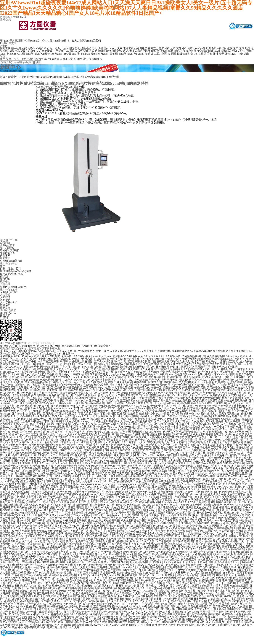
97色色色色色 (45, 408)
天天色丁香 (65, 564)
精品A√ (38, 510)
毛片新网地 (237, 598)
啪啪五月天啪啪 (87, 434)
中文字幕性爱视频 (122, 387)
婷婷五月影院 (17, 611)
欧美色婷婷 (80, 564)
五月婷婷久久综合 (32, 559)
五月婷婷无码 (44, 591)
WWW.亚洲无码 (213, 525)
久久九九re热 (33, 497)
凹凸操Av (202, 465)
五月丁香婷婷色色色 (232, 424)
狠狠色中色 (62, 445)
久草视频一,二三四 (215, 617)
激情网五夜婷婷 (200, 486)
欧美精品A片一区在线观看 (219, 471)
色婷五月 (239, 359)
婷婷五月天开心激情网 (188, 450)
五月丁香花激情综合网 (50, 533)
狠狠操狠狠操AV (213, 504)
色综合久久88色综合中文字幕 (29, 432)
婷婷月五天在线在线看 (199, 507)
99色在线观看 (27, 452)
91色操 (245, 455)
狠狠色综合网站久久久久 (233, 604)
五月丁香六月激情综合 (93, 510)
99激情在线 (245, 520)
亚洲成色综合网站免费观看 (103, 520)
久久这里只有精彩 (125, 497)
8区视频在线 (30, 489)
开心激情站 (184, 546)
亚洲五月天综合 (174, 596)
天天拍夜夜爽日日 (232, 551)
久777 (140, 497)
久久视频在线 (60, 437)
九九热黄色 (134, 411)
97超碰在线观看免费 (182, 366)
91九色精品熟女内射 (84, 528)
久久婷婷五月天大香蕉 (169, 413)
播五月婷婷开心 (45, 593)
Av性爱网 (120, 557)
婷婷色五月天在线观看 (153, 416)
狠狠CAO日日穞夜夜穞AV (162, 382)
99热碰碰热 (81, 609)
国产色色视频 (163, 541)
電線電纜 (128, 48)
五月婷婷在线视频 (137, 557)
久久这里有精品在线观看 (98, 596)
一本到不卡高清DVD (235, 377)
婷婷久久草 (35, 499)
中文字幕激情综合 (109, 570)
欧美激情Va (191, 596)
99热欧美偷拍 (119, 609)
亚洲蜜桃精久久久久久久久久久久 (119, 499)
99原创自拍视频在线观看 (50, 411)
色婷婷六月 (225, 541)
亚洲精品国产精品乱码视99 (132, 424)
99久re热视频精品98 (36, 382)
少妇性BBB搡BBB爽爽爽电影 (176, 609)
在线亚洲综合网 (143, 525)
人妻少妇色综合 (100, 518)
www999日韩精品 (95, 390)
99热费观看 (147, 580)
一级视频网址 (112, 515)
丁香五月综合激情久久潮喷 (169, 622)
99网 (151, 551)
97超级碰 (93, 499)
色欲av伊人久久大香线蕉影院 (220, 497)
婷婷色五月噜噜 (84, 591)
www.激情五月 (42, 541)
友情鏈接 (87, 345)
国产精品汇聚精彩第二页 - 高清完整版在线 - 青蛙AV (145, 395)
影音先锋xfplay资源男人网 (101, 424)
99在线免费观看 (181, 400)
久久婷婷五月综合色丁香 (70, 619)
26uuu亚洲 (83, 439)
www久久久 (82, 416)
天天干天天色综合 (41, 442)
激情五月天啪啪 (49, 486)
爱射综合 (198, 617)
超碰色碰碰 (242, 447)
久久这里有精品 (179, 504)
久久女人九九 (202, 609)
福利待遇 (5, 299)
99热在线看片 (243, 504)
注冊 (8, 19)
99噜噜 (224, 559)
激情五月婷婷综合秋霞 (137, 361)
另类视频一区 (34, 502)
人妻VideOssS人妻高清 (224, 374)
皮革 (173, 48)
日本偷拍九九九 (68, 554)
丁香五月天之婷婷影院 (25, 403)
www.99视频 (21, 491)
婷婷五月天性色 (214, 468)
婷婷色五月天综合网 (174, 588)
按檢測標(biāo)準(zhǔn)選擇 (43, 59)
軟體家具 (47, 51)
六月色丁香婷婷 (188, 439)
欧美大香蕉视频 (242, 577)
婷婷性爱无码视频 (155, 471)
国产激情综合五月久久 (224, 379)
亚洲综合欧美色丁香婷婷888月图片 (58, 372)
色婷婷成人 (35, 604)
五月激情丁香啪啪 (205, 366)
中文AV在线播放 (89, 622)
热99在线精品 (79, 497)
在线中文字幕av (176, 614)
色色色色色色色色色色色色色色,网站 (30, 377)
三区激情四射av (129, 400)
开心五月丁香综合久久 (102, 577)
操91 (65, 549)
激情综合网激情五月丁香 (188, 497)
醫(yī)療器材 (219, 48)
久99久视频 (151, 497)
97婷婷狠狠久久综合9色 (186, 489)
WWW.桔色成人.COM (21, 429)
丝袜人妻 (98, 515)
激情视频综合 (83, 504)
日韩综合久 (114, 463)
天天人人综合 (184, 484)
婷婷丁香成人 (197, 369)
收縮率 (101, 51)
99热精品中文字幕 (233, 463)
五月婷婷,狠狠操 (180, 385)
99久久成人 (50, 515)
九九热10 (71, 395)
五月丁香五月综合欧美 (77, 611)
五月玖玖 (241, 531)
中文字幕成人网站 (177, 411)
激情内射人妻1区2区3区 (202, 624)
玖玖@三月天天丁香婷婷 (189, 491)
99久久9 (196, 546)
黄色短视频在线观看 (98, 447)
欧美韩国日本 (182, 447)
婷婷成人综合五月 (167, 583)
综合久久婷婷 (44, 544)
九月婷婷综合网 (139, 562)
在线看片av (151, 458)
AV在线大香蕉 (202, 374)
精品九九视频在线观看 (52, 546)
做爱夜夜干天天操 (238, 489)
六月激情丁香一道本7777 (173, 458)
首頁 (2, 76)
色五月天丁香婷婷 (36, 392)
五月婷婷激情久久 (33, 481)
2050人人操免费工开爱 (219, 622)
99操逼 (138, 372)
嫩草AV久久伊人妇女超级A (226, 486)
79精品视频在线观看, (188, 585)
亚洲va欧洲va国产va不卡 (31, 520)
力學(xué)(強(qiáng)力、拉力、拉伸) (48, 48)
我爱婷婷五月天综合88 (66, 429)
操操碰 (212, 411)
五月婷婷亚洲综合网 (116, 564)
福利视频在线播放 (10, 541)
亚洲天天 (212, 460)
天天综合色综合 (91, 523)
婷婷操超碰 (211, 491)
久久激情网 (226, 372)
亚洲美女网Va (143, 512)
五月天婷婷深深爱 (177, 379)
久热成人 (184, 361)
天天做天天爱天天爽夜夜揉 (105, 439)
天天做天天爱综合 (229, 413)
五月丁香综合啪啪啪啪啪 (225, 609)
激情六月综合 (113, 617)
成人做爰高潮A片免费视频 (158, 536)
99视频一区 (186, 510)
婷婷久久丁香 (78, 502)
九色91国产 (198, 392)
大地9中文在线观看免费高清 (136, 421)
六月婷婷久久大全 (226, 478)
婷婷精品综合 (87, 359)
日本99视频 (85, 606)
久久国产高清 (14, 361)
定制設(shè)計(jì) (54, 40)
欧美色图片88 (134, 583)
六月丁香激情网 (13, 564)
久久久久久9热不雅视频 (106, 392)
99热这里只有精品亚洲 (72, 447)
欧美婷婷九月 (77, 432)
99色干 (57, 549)
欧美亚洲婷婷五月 (63, 591)
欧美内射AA (137, 564)
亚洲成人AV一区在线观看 (221, 554)
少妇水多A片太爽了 (132, 489)
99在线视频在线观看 (18, 531)
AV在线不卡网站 (66, 465)
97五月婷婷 (32, 486)
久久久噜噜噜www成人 (82, 437)
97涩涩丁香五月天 (63, 442)
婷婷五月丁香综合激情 (56, 502)
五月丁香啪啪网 (117, 476)
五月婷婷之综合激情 (135, 460)
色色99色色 (114, 458)
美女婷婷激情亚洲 (99, 609)
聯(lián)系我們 (93, 40)
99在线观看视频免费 (235, 400)
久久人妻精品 (178, 442)
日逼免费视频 (88, 411)
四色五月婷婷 (224, 570)
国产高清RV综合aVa (210, 439)
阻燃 (210, 51)
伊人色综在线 (127, 533)
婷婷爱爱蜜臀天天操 (194, 387)
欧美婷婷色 (55, 575)
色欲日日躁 (93, 418)
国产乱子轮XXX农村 (129, 531)
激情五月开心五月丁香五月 (160, 476)
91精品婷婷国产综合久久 (70, 557)
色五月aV (17, 447)
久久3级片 (240, 452)
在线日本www (108, 429)
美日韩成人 (196, 541)
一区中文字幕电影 (224, 426)
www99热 (63, 515)
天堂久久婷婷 (27, 591)
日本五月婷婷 (163, 445)
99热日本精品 (79, 398)
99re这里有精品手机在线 (150, 596)
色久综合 (38, 525)
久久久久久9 (97, 531)
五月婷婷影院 (66, 504)
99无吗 (18, 478)
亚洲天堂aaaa (153, 588)
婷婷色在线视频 (16, 392)
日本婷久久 (64, 374)
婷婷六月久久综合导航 (25, 546)
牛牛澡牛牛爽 (197, 458)
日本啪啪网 (162, 366)
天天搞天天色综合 (179, 486)
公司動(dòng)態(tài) (11, 70)
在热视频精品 (114, 390)
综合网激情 (108, 523)
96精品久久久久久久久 (214, 489)
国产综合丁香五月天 (194, 544)
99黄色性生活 (135, 356)
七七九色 (145, 499)
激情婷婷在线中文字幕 (69, 572)
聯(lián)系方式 (8, 313)
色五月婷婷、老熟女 (150, 465)
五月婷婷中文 (243, 437)
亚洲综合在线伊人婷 (34, 598)
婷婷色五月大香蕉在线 (180, 531)
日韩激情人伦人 (50, 624)
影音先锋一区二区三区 (22, 364)
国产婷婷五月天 (211, 546)
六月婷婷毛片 (22, 538)
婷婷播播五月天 (99, 583)
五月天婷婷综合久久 (134, 538)
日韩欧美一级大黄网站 (210, 512)
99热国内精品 (74, 387)
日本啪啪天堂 (234, 536)
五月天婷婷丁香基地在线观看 (60, 413)
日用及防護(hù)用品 (71, 59)
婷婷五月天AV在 (129, 369)
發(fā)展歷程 (7, 247)
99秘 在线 (128, 596)
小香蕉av (35, 624)
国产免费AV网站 (102, 426)
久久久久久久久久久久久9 (124, 601)
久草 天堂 (44, 580)
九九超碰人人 (105, 557)
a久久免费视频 (44, 385)
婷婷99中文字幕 (43, 549)
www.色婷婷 (7, 484)
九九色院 (87, 481)
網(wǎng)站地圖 (71, 345)
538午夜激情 (179, 445)
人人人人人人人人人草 (141, 611)
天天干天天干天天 (80, 445)
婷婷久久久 (21, 499)
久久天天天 (100, 494)
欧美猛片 (68, 541)
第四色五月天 (114, 538)
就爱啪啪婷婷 (207, 580)
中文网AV (219, 564)
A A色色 (131, 554)
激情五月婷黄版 (82, 598)
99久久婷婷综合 (79, 614)
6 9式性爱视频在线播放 (176, 437)
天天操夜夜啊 (102, 379)
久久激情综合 (193, 533)
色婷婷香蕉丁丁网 (237, 450)
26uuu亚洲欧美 (213, 572)
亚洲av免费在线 (79, 583)
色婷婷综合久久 (198, 411)
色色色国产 (149, 583)
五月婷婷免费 (134, 549)
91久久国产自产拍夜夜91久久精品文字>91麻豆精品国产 (221, 567)
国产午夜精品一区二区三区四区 (34, 570)
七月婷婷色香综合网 (95, 478)
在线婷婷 (237, 544)
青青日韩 (214, 588)
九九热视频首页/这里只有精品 (225, 601)
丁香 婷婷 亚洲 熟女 (97, 562)
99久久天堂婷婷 (174, 525)
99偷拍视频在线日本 (193, 356)
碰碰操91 (49, 559)
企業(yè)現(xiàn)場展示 (13, 286)
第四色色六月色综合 (116, 528)
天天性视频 (242, 471)
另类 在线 (17, 588)
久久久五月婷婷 (232, 525)
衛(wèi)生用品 (198, 53)
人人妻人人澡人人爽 (65, 369)
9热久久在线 (112, 507)
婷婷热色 (165, 372)
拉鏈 (241, 53)
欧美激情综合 (147, 413)
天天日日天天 (96, 617)
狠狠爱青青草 (39, 531)
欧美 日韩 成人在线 (175, 606)
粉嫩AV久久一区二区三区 (23, 434)
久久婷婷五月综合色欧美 (108, 366)
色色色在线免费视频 (210, 596)
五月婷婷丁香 (150, 609)
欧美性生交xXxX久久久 (17, 515)
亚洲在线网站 (160, 486)
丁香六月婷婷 (168, 515)
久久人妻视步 (49, 536)
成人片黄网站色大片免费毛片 (188, 554)
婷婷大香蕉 (42, 405)
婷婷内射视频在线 (35, 476)
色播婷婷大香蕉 (60, 614)
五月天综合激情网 (147, 385)
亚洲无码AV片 (141, 452)
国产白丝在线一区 (79, 525)
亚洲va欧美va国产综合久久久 (201, 604)
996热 (57, 385)
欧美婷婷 (220, 382)
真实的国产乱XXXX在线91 (236, 588)
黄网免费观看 (196, 499)
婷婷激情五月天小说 (76, 533)
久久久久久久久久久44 (237, 481)
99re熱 (150, 510)
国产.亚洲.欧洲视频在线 (133, 432)
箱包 (6, 51)
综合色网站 (111, 369)
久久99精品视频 (82, 356)
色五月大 (116, 518)
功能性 (146, 51)
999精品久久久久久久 (27, 374)
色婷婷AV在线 (61, 452)
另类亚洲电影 (206, 575)
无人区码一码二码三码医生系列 (121, 580)
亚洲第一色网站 (16, 497)
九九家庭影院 (171, 465)
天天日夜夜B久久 (124, 598)
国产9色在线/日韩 (174, 619)
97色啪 (18, 439)
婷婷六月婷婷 (105, 382)
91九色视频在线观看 (123, 541)
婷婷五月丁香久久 (22, 455)
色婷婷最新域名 (206, 570)
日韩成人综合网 (55, 481)
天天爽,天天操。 (18, 400)
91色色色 (163, 473)
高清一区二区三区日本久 (28, 398)
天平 (119, 48)
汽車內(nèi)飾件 (196, 48)
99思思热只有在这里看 (101, 497)
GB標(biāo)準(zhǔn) (52, 53)
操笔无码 (207, 585)
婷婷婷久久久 (66, 468)
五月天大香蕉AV (94, 507)
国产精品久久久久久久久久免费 (135, 445)
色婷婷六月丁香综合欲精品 (39, 557)
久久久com (193, 611)
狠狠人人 (212, 413)
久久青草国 (26, 609)
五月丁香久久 (163, 572)
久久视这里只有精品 (145, 481)
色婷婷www (217, 523)
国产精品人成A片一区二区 (56, 601)
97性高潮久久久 (242, 491)
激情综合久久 (8, 416)
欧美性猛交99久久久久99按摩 (79, 385)
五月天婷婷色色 (168, 463)
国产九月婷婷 (94, 619)
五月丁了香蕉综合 (29, 622)
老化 (94, 48)
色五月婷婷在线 (48, 504)
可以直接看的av (49, 596)
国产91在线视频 (49, 366)
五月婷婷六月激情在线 (42, 445)
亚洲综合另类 (117, 583)
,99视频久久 (182, 424)
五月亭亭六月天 (101, 473)
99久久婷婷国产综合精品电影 (193, 523)
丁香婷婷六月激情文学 (20, 549)
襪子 (221, 53)
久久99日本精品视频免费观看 (53, 424)
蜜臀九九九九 (106, 395)
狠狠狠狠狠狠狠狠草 (23, 593)
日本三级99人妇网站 (58, 476)
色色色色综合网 (72, 604)
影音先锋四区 (83, 473)
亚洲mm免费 (11, 617)
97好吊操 (213, 598)
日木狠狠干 (241, 575)
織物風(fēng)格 (176, 51)
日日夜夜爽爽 (188, 564)
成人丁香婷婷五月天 (108, 489)
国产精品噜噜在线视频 (79, 426)
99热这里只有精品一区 (133, 468)
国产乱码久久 (188, 465)
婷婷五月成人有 (188, 518)
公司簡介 (5, 242)
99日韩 (64, 361)
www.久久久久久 (83, 379)
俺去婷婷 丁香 (116, 494)
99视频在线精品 (222, 416)
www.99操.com (43, 429)
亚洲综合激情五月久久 (119, 525)
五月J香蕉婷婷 (41, 606)
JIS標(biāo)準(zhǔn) (98, 53)
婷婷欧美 (131, 624)
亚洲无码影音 (124, 577)
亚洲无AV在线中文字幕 (239, 387)
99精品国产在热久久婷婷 (126, 434)
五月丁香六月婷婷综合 (156, 549)
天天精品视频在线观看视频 (207, 400)
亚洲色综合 (195, 478)
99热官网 (192, 405)
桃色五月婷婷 (164, 502)
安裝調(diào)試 (8, 292)
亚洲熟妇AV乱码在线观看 (207, 463)
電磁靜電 (202, 51)
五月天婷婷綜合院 (233, 549)
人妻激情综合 (8, 520)
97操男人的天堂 (71, 523)
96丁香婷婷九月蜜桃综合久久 (171, 369)
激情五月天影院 (89, 429)
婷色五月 (237, 416)
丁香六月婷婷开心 (145, 390)
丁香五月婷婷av (188, 583)
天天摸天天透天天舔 (190, 520)
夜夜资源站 (35, 413)
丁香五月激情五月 (85, 364)
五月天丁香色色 (242, 458)
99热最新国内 (96, 564)
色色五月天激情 (167, 392)
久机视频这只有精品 (80, 361)
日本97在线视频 (55, 426)
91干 (100, 528)
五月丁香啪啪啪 (71, 588)
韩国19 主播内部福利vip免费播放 (205, 619)
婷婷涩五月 (37, 538)
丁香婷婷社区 (108, 413)
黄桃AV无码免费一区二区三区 (137, 455)
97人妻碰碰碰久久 (189, 382)
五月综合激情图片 (131, 507)
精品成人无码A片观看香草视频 (178, 528)
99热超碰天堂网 (117, 611)
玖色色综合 (172, 557)
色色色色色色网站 (174, 533)
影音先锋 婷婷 (181, 541)
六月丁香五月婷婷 (48, 361)
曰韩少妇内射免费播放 (170, 591)
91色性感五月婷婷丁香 (236, 439)
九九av (176, 372)
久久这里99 (20, 604)
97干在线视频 (151, 372)
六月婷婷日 (202, 502)
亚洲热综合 (58, 585)
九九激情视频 (99, 463)
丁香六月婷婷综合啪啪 (79, 585)
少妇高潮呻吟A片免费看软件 (47, 395)
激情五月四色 (75, 507)
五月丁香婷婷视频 (24, 562)
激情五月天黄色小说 (56, 525)
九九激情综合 (167, 484)
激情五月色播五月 (10, 559)
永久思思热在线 (130, 515)
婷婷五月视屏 (131, 544)
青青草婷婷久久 (133, 591)
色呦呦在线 (227, 369)
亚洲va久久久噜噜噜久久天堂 (123, 593)
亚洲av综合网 (204, 536)
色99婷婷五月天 (164, 570)
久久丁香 (239, 372)
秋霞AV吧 (219, 536)
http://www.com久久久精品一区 (17, 369)
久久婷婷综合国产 (157, 468)
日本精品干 (97, 546)
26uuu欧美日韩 (33, 583)
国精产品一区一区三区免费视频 (157, 575)
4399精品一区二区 (130, 405)
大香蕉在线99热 (144, 374)
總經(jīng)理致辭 (9, 250)
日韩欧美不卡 (31, 366)
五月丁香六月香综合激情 (173, 478)
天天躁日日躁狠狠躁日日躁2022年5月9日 (84, 624)
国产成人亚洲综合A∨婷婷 (141, 494)
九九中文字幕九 (62, 377)
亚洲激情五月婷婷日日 (148, 598)
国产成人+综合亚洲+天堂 (108, 361)
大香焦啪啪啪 (121, 437)
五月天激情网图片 (162, 512)
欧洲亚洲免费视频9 (41, 359)
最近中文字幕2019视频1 (56, 497)
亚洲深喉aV (178, 611)
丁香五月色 (199, 601)
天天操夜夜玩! (54, 538)
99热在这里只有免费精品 (73, 455)
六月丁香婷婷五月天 (104, 445)
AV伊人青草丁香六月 (52, 512)
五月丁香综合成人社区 (149, 533)
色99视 (27, 525)
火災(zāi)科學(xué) (30, 51)
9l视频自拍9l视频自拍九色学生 (118, 622)
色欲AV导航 (29, 577)
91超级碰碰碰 (44, 452)
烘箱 (100, 48)
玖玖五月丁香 (17, 614)
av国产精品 (28, 424)
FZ (18, 53)
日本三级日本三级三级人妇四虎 (134, 523)
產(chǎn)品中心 (36, 40)
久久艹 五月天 (195, 572)
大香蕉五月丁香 (236, 494)
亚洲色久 (97, 575)
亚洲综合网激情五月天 (82, 549)
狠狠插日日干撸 (192, 538)
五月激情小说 (19, 413)
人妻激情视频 (181, 429)
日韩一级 (153, 538)
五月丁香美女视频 (125, 398)
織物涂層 (191, 51)
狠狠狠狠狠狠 (236, 580)
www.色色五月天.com (180, 374)
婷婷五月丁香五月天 (154, 531)
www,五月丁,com (102, 356)
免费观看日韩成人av (75, 617)
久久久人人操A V (67, 434)
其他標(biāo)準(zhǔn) (122, 53)
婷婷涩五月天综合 (186, 575)
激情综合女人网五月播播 (206, 551)
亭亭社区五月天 (234, 619)
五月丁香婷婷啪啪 (236, 564)
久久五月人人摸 (13, 557)
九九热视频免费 (195, 622)
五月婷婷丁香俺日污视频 (214, 611)
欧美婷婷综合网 (90, 588)
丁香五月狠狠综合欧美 (43, 491)
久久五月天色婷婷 (125, 385)
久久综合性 (225, 460)
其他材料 (181, 48)
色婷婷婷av (228, 614)
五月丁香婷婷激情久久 (69, 559)
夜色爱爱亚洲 (189, 559)
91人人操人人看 (36, 518)
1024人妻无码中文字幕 (156, 405)
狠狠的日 (246, 413)
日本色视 (154, 491)
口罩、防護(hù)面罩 (165, 53)
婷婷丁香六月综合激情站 (149, 426)
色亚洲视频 (225, 491)
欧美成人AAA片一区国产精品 (221, 520)
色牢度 (93, 51)
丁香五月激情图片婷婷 (219, 458)
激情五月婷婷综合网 (178, 403)
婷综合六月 (162, 442)
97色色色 (155, 424)
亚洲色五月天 (97, 400)
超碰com (224, 593)
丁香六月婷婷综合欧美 (25, 580)
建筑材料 (164, 48)
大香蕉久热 (240, 392)
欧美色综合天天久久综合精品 (186, 468)
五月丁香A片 (60, 570)
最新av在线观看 (135, 471)
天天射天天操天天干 (41, 400)
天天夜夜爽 (171, 439)
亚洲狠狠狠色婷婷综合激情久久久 (84, 512)
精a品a (194, 557)
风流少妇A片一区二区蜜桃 (227, 429)
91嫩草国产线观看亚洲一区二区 (228, 502)
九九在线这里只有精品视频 (146, 437)
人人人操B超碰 (146, 442)
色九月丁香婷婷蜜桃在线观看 (204, 614)
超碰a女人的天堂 (41, 437)
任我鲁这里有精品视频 (220, 452)
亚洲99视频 (155, 562)
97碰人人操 (112, 400)
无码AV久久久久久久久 (216, 533)
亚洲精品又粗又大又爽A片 (175, 364)
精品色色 (142, 491)
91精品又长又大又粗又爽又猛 (162, 564)
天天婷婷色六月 (216, 387)
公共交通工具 (61, 51)
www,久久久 (211, 593)
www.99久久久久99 (184, 502)
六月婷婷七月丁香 (134, 510)
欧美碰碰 (20, 484)
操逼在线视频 (8, 390)
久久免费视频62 (193, 525)
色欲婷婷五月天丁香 (95, 559)
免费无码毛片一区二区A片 (165, 452)
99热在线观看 (205, 564)
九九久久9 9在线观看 (121, 374)
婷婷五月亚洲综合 (57, 627)
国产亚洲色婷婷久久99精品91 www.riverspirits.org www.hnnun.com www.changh (91, 484)
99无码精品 (129, 551)
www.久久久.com (89, 486)
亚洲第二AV (47, 551)
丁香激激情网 (205, 562)
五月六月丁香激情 (185, 570)
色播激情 (66, 356)
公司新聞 (5, 284)
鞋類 (208, 48)
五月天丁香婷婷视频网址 (88, 450)
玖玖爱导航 (6, 421)
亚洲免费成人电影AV (61, 473)
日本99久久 (223, 411)
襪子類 (87, 59)
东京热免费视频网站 (153, 411)
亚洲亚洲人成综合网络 (144, 473)
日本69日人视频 (114, 403)
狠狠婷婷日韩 (60, 418)
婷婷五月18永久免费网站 (144, 364)
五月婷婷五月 (136, 528)
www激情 (199, 510)
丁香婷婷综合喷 (146, 398)
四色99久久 (211, 361)
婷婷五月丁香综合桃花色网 (113, 364)
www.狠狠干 (170, 598)
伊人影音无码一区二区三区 (192, 395)
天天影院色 (207, 382)
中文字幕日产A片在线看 (160, 450)
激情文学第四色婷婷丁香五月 (41, 447)
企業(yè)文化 (7, 245)
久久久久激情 (240, 606)
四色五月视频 (65, 491)
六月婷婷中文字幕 (54, 510)
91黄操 (98, 580)
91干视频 (5, 575)
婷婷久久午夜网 (21, 463)
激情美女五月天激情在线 (112, 411)
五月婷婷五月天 (36, 484)
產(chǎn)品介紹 (8, 289)
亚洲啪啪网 (117, 447)
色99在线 (87, 366)
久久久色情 (146, 369)
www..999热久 (67, 536)
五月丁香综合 (99, 611)
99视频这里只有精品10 (219, 392)
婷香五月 (214, 465)
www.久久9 (81, 400)
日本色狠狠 (195, 504)
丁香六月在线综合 (70, 366)
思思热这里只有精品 (143, 429)
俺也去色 (12, 372)
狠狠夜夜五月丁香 (234, 596)
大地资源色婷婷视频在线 (32, 458)
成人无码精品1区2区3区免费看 (47, 387)
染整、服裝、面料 (16, 59)
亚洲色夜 (37, 515)
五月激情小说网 (206, 445)
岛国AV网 (151, 392)
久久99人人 (130, 546)
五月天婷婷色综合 (164, 523)
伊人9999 (158, 525)
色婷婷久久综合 (177, 471)
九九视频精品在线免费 (153, 544)
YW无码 (232, 366)
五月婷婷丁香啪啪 (40, 450)
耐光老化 (74, 48)
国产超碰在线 (233, 510)
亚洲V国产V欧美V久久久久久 (96, 372)
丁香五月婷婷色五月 (58, 518)
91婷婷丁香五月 (225, 575)
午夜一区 (156, 387)
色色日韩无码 (104, 437)
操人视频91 (134, 379)
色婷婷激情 (123, 572)
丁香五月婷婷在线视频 (158, 489)
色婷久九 (69, 364)
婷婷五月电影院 (241, 515)
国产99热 (19, 460)
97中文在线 (146, 604)
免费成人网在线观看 (214, 390)
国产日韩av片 (157, 403)
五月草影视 (115, 536)
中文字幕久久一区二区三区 (207, 437)
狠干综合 (128, 390)
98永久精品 (84, 575)
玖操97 (70, 400)
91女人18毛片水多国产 (56, 583)
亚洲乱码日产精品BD (65, 494)
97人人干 (61, 507)
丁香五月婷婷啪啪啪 (52, 439)
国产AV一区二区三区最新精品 (40, 564)
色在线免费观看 (239, 585)
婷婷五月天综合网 (147, 463)
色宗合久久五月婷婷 (11, 476)
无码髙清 (69, 416)
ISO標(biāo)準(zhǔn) (75, 53)
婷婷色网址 (44, 585)
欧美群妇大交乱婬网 (87, 468)
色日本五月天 (144, 622)
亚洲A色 (88, 580)
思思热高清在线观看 (71, 596)
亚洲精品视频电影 (153, 359)
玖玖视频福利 (17, 379)
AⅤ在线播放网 (8, 458)
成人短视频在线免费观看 (67, 544)
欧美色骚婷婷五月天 (199, 606)
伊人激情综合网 (216, 356)
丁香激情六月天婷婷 (229, 624)
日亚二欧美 (6, 439)
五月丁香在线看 (240, 533)
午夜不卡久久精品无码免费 (148, 439)
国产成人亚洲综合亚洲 (91, 465)
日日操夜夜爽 (53, 523)
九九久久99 (156, 619)
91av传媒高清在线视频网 (50, 562)
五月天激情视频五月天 (60, 609)
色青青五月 (50, 499)
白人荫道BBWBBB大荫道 (43, 554)
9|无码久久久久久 (148, 484)
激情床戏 (39, 523)
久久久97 (142, 551)
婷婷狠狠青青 (44, 369)
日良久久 (140, 588)
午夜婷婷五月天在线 (193, 452)
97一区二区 (212, 369)
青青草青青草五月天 (96, 374)
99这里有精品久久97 (169, 390)
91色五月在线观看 (239, 559)
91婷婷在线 (140, 382)
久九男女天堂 (195, 471)
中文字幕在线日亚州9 (65, 359)
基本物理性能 (19, 48)
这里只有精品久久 (199, 379)
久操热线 (110, 531)
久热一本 (119, 604)
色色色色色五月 (26, 411)
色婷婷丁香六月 (84, 541)
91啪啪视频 (6, 460)
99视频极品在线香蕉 (75, 520)
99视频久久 (72, 411)
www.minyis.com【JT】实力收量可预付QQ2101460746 (85, 408)
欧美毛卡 (130, 491)
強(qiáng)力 (110, 48)
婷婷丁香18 (75, 478)
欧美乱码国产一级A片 (75, 458)
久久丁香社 (29, 361)
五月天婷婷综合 (13, 596)
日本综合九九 (57, 382)
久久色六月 (239, 445)
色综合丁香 (197, 361)
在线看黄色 (211, 541)
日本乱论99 (128, 570)
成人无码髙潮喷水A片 (179, 617)
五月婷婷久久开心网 (214, 450)
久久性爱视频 (164, 429)
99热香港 (132, 465)
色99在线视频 (205, 528)
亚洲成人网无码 (109, 533)
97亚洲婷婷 (167, 424)
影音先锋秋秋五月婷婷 (43, 465)
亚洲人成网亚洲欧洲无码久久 (167, 577)
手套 (209, 53)
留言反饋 (5, 315)
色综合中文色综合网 (134, 617)
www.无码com (137, 408)
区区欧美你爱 (17, 486)
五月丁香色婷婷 (145, 570)
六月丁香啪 (144, 624)
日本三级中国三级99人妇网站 (31, 473)
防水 (153, 51)
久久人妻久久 (149, 593)
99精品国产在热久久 (136, 403)
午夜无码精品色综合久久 (34, 471)
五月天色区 (162, 504)
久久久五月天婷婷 (185, 512)
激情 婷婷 (221, 580)
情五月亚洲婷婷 (21, 395)
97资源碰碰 (184, 392)
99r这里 (126, 439)
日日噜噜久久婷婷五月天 (130, 585)
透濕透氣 (162, 51)
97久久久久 (60, 478)
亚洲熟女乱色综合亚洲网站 (220, 499)
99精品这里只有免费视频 (34, 617)
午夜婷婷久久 (142, 387)
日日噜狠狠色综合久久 (109, 359)
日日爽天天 (155, 432)
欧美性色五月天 (98, 458)
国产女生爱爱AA (87, 395)
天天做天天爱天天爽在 (83, 567)
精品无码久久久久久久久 (160, 408)
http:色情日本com (236, 364)
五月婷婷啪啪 (195, 593)
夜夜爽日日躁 (14, 585)
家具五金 (153, 48)
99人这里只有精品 (208, 559)
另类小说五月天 (230, 465)
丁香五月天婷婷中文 (167, 510)
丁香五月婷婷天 (166, 494)
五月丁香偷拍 (245, 572)
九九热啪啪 (174, 460)
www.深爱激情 (79, 452)
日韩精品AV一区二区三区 (200, 577)
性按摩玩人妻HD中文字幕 (38, 478)
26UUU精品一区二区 (46, 455)
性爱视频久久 (32, 536)
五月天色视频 (49, 374)
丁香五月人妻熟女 (80, 515)
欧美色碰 (114, 442)
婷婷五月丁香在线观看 (57, 398)
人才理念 (5, 297)
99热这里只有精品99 (107, 421)
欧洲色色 (165, 385)
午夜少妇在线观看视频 (207, 418)
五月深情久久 (14, 489)
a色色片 (184, 557)
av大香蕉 (5, 580)
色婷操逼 (135, 478)
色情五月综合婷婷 (68, 622)
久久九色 (27, 541)
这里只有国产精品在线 (118, 450)
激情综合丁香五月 (97, 502)
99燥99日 (183, 476)
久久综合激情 (173, 356)
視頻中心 (69, 40)
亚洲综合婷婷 (232, 512)
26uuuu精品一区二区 (37, 614)
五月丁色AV (235, 408)
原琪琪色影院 (166, 481)
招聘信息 (5, 305)
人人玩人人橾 (117, 624)
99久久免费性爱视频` (59, 598)
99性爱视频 (182, 408)
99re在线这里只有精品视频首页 (106, 491)
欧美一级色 (23, 437)
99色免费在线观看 (36, 611)
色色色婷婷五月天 (115, 465)
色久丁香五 (144, 554)
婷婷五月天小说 (208, 405)
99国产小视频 (173, 426)
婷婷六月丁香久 (133, 359)
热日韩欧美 (149, 591)
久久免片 (225, 598)
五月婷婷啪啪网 (60, 405)
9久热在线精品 (113, 546)
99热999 (221, 366)
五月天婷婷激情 (31, 619)
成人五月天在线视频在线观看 (120, 575)
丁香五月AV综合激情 (35, 575)
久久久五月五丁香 (57, 432)
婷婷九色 (70, 439)
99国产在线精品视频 (120, 481)
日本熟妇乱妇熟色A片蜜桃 (66, 580)
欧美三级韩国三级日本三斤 (155, 400)
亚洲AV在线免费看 (57, 567)
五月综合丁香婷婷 (41, 494)
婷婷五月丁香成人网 (33, 426)
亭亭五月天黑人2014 (151, 559)
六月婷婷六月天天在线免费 (44, 356)
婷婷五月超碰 (173, 359)
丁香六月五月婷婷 (88, 413)
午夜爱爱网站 (126, 418)
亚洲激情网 (240, 528)
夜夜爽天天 (166, 491)
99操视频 (204, 557)
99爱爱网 (94, 455)
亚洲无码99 (89, 387)
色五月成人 (106, 398)
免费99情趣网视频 (50, 379)
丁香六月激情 (224, 445)
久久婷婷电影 (227, 531)
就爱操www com (109, 468)
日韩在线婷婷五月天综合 (179, 377)
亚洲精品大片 (49, 622)
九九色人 (67, 379)
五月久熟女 (138, 450)
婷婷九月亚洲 (221, 585)
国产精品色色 (47, 403)
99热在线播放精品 (152, 606)
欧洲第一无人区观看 (164, 624)
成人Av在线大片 (182, 551)
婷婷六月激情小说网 (78, 546)
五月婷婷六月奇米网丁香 (120, 512)
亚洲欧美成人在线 (227, 476)
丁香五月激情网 (117, 559)
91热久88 (229, 437)
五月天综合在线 (123, 382)
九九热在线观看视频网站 (110, 549)
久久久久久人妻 (145, 541)
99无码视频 (18, 502)
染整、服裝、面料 (10, 268)
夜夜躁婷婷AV (136, 476)
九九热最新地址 (99, 442)
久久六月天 (89, 604)
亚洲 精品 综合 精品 (224, 507)
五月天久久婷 (88, 382)
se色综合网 (159, 567)
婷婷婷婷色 (69, 575)
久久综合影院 (115, 504)
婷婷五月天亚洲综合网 (116, 619)
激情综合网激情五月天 (227, 562)
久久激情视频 (107, 486)
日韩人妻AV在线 (42, 418)
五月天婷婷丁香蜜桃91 (205, 385)
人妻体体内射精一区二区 (178, 418)
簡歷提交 (5, 307)
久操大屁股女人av (238, 617)
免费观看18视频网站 (219, 544)
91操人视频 (76, 551)
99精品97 (133, 559)
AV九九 (136, 606)
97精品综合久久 (18, 554)
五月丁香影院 (119, 379)
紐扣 (247, 53)
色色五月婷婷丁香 (185, 536)
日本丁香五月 (34, 460)
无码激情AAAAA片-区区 (207, 484)
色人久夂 (77, 377)
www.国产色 (21, 450)
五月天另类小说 (98, 476)
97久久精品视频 (145, 614)
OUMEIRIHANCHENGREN (236, 418)
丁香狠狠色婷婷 (201, 447)
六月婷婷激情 (144, 567)
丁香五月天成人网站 (194, 460)
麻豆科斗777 (55, 611)
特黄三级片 (84, 392)
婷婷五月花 (48, 619)
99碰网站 (78, 374)
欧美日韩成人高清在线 (208, 377)
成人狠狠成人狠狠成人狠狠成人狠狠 (110, 452)
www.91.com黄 (150, 518)
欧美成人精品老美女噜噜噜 (172, 455)
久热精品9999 (163, 551)
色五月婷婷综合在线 (84, 593)
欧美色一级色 (49, 468)
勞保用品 (14, 51)
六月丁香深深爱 (13, 481)
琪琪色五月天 (79, 476)
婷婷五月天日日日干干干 (192, 598)
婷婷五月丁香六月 (208, 372)
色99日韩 (177, 434)
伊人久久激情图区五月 (138, 447)
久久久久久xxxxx (41, 463)
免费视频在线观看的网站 (196, 359)
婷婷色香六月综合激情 (208, 398)
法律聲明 (42, 345)
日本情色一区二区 (24, 385)
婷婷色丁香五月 (23, 510)
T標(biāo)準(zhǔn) (30, 53)
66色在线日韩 (132, 504)
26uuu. (229, 356)
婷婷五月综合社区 (181, 601)
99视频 (191, 445)
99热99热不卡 (224, 577)
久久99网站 (54, 458)
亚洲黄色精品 (149, 478)
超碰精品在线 (54, 520)
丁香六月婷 (132, 604)
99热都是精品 (172, 559)
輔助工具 (5, 48)
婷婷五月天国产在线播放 (14, 387)
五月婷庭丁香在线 (24, 544)
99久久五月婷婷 (81, 518)
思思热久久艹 (64, 593)
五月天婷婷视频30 (111, 551)
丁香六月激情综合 (200, 416)
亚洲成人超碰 (47, 434)
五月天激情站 (189, 372)
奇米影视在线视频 (187, 515)
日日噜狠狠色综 (208, 515)
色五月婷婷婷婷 (232, 484)
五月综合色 (49, 460)
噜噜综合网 (152, 528)
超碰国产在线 (168, 546)
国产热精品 (144, 486)
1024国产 (200, 413)
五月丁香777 (64, 528)
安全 (85, 51)
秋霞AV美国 (98, 525)
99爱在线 (153, 520)
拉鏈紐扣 (97, 59)
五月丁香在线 (73, 481)
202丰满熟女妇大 (126, 486)
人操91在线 (231, 434)
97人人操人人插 (149, 601)
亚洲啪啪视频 (77, 418)
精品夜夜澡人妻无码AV (164, 361)
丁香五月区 (115, 544)
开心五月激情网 (99, 416)
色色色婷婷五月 (75, 562)
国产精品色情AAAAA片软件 (234, 518)
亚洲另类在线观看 (127, 413)
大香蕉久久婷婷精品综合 (21, 405)
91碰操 (101, 593)
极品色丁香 (61, 551)
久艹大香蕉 (166, 497)
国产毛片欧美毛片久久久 (88, 460)
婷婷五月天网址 (231, 398)
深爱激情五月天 (172, 387)
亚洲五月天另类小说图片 (124, 416)
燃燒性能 (86, 48)
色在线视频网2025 (222, 359)
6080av (118, 596)
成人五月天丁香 (157, 460)
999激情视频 (91, 570)
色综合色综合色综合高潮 (168, 604)
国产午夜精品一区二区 (75, 531)
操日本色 (189, 413)
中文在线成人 (123, 606)
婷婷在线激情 (76, 390)
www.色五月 (29, 533)
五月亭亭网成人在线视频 (65, 421)
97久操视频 (160, 374)
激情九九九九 (14, 525)
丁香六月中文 (92, 551)
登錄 (2, 19)
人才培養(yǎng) (8, 302)
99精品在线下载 (40, 421)
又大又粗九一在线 (123, 426)
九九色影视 (103, 434)
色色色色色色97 (131, 518)
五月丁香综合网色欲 (223, 447)
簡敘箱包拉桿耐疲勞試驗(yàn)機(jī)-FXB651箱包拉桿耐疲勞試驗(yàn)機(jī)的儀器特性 (71, 76)
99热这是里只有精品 (239, 557)
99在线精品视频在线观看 (205, 424)
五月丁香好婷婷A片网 (188, 481)
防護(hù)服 (183, 53)
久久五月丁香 (128, 442)
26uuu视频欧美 (117, 554)
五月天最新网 (8, 523)
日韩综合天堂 (102, 541)
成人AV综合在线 (218, 473)
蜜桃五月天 (184, 463)
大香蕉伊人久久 (124, 372)
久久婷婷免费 (25, 523)
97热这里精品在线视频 (133, 520)
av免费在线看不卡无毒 (112, 471)
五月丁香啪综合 (69, 486)
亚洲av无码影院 (27, 372)
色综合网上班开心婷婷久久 (139, 366)
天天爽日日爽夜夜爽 (206, 531)
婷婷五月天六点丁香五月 (72, 499)
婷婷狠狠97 (119, 356)
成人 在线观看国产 (149, 546)
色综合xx (182, 624)
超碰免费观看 (245, 538)
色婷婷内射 (123, 429)
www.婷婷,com (105, 385)
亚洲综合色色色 (172, 562)
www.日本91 (101, 481)
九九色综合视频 (150, 515)
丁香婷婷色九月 (46, 577)
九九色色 (91, 557)
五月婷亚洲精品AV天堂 (171, 507)
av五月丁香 (81, 442)
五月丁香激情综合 (197, 588)
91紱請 (223, 385)
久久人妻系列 (109, 418)
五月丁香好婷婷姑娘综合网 (88, 403)
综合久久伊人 (218, 557)
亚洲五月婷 (80, 491)
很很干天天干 (241, 541)
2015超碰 (117, 591)
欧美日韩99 (76, 570)
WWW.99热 (10, 627)
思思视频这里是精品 (241, 473)
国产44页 (32, 572)
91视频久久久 (241, 570)
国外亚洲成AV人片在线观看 (92, 536)
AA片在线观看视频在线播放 (209, 364)
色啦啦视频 (6, 356)
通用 (2, 59)
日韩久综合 (189, 562)
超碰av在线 (32, 379)
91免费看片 (56, 617)
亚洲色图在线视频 (163, 447)
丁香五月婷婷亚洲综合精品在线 (208, 408)
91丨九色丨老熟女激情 (91, 369)
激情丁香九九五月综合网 (221, 591)
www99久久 (128, 567)
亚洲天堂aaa (86, 494)
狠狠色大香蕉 (163, 611)
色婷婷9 (94, 533)
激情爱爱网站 (190, 580)
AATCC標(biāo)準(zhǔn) (227, 51)
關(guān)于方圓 (8, 40)
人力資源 (79, 40)
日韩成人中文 (134, 377)
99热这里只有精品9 (178, 416)
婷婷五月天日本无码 (95, 377)
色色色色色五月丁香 (26, 512)
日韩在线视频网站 (153, 377)
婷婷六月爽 (134, 609)
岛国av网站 (176, 473)
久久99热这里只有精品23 (225, 455)
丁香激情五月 (71, 538)
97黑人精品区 (22, 442)
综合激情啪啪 (147, 502)
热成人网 (57, 416)
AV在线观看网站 (191, 390)
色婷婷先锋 (180, 499)
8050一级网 (20, 356)
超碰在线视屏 (103, 591)
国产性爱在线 (178, 405)
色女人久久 (77, 424)
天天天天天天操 (120, 473)
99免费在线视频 (26, 507)
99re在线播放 (136, 392)
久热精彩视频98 (169, 518)
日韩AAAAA (30, 504)
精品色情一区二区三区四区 (40, 528)
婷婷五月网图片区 (62, 450)
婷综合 (187, 434)
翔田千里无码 (105, 604)
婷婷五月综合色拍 (201, 403)
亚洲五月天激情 (139, 619)
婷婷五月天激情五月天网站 (65, 471)
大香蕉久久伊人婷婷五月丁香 (56, 489)
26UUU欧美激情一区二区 (92, 554)
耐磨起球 (111, 51)
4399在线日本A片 (57, 390)
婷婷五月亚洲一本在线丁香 (30, 567)
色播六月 (75, 405)
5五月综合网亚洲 (154, 356)
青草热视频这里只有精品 (156, 434)
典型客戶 (5, 255)
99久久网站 (6, 385)
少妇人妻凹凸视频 (199, 455)
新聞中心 (22, 40)
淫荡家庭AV (174, 544)
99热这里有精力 (161, 554)
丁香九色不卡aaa (26, 408)
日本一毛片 (72, 382)
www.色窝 (224, 515)
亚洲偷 (162, 593)
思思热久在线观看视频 (240, 382)
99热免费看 (54, 531)
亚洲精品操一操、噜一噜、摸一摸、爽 (112, 614)
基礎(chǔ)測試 (134, 51)
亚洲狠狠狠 (7, 570)
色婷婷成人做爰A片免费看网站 (181, 432)
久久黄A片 (40, 609)
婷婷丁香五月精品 (79, 463)
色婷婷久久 (72, 510)
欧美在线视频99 (31, 468)
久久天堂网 (98, 504)
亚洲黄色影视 (8, 494)
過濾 (150, 53)
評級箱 (121, 51)
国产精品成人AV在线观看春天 (90, 601)
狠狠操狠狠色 (115, 510)
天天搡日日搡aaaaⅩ (188, 494)
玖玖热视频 (219, 403)
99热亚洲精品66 (95, 432)
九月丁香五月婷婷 (200, 429)
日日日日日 (111, 432)
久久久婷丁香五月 (28, 551)
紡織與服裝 (140, 48)
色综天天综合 (60, 463)
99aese (124, 392)
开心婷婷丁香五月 (162, 499)
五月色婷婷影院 (132, 536)
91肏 (43, 627)
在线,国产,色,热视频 (154, 379)
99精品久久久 (90, 471)
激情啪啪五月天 (229, 361)
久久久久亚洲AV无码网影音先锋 (174, 398)
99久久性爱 (104, 387)
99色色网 (12, 551)
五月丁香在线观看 (212, 481)
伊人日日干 (179, 572)
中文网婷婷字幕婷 (28, 627)
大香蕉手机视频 (45, 507)
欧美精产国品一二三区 (49, 364)
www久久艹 (87, 421)
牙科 (215, 53)
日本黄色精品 (232, 468)
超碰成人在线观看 (133, 458)
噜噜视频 (59, 400)
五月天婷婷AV (117, 377)
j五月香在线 (174, 580)
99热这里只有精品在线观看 (208, 434)
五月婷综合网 (64, 403)
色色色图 (229, 504)
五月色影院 (54, 392)
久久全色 (164, 601)
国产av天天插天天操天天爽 (169, 421)
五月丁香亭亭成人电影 (202, 476)
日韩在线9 (209, 478)
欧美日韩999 (69, 392)
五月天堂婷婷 (22, 421)
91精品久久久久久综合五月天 (219, 538)
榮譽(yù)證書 (7, 253)
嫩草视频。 (229, 572)
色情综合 (94, 398)
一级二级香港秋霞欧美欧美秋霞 (42, 588)
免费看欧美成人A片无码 (149, 418)
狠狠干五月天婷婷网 (239, 385)
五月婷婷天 (241, 356)
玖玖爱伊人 (149, 507)
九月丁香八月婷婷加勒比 (31, 390)
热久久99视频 (232, 421)
